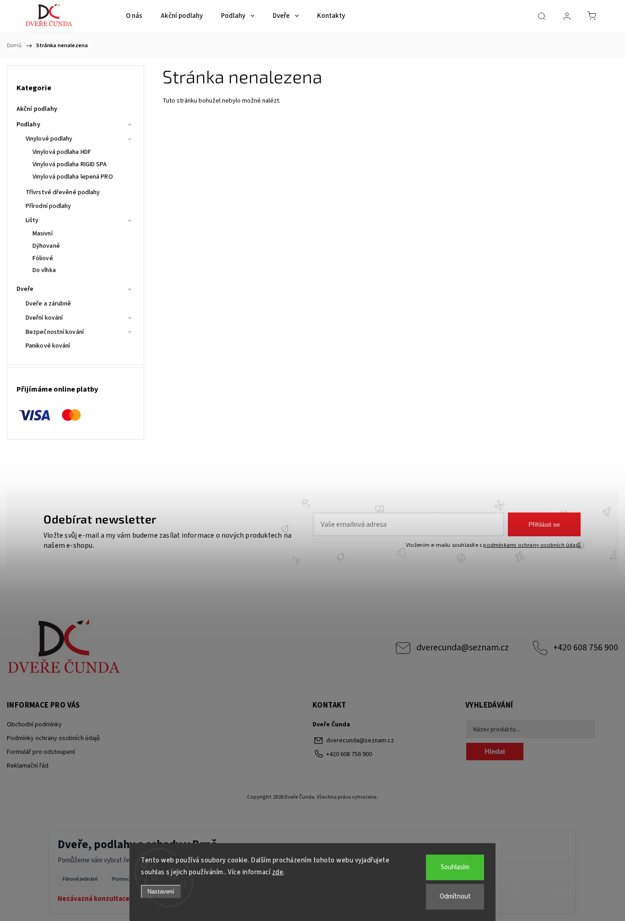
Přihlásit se (544, 524)
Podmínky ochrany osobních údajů (53, 738)
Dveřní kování (44, 317)
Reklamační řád (27, 765)
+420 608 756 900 (585, 647)
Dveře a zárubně (48, 303)
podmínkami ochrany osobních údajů (532, 545)
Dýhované (46, 246)
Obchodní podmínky (34, 724)
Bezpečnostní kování (55, 332)
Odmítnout (455, 896)
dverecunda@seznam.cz (462, 647)
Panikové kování (48, 345)
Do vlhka (44, 270)
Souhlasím (455, 867)
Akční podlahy (36, 109)
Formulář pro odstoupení (41, 752)
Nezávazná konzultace (93, 899)
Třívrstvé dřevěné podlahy (63, 192)
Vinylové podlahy (49, 138)
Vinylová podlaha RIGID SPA (69, 164)
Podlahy (28, 124)
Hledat (495, 751)
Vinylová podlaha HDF (61, 152)
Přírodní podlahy (48, 206)
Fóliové (42, 258)
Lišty (32, 220)
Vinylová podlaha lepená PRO (72, 176)
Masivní (42, 233)
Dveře (25, 289)
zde (278, 872)
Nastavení (160, 891)
